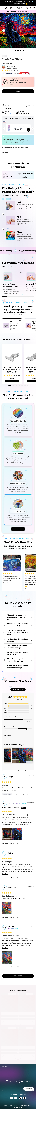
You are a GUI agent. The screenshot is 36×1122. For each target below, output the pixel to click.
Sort (19, 771)
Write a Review (19, 690)
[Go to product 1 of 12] (9, 385)
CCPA (15, 1105)
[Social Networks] (11, 1098)
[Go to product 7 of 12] (19, 385)
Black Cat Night (23, 53)
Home (3, 53)
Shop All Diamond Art (11, 53)
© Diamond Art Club (12, 372)
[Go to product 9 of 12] (22, 385)
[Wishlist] (30, 8)
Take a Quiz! (13, 1094)
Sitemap (20, 1105)
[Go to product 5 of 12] (16, 385)
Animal (18, 91)
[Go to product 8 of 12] (21, 385)
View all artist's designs (12, 68)
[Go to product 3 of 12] (13, 385)
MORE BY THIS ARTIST (18, 97)
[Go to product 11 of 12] (25, 385)
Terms (5, 1105)
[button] (33, 30)
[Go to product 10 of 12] (24, 385)
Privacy (11, 1105)
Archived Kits (28, 1105)
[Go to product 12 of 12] (27, 385)
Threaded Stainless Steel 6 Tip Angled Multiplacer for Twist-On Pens (12, 369)
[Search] (28, 8)
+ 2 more (17, 838)
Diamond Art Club (20, 1107)
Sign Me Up (29, 1088)
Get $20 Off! (22, 1094)
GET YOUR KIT (18, 529)
